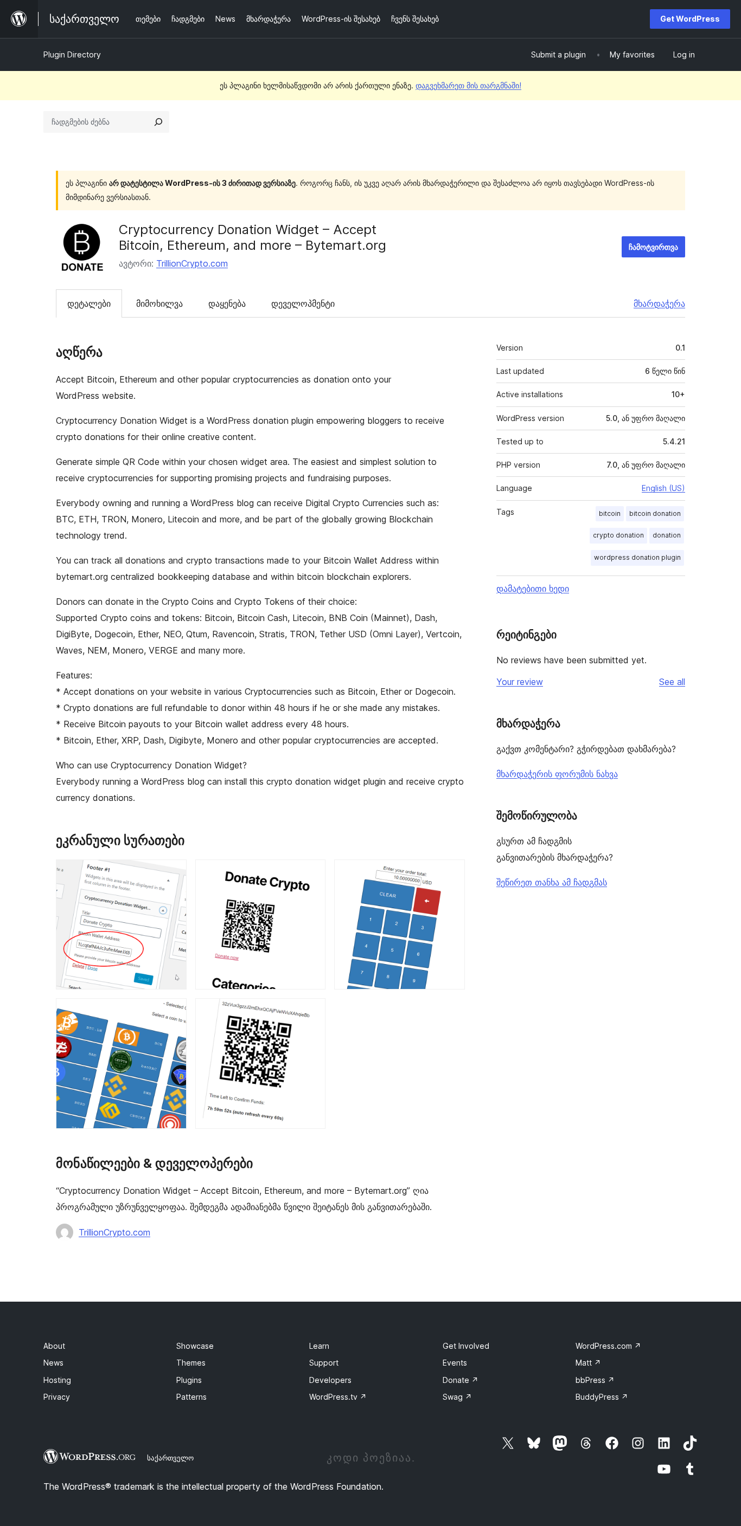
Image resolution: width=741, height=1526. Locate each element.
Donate (460, 1380)
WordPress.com (608, 1345)
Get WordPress (690, 18)
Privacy (56, 1396)
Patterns (191, 1396)
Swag (457, 1396)
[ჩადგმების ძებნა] (158, 122)
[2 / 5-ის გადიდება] (310, 874)
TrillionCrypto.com (192, 263)
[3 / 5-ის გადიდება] (450, 874)
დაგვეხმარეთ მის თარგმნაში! (468, 85)
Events (455, 1362)
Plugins (189, 1380)
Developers (330, 1380)
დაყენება (227, 303)
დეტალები (89, 303)
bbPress (595, 1380)
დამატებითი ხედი (532, 588)
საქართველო (170, 1457)
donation (667, 535)
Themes (191, 1362)
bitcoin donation (655, 513)
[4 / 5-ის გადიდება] (172, 1012)
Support (323, 1362)
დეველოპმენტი (303, 303)
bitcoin (610, 513)
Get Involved (466, 1345)
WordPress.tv (338, 1396)
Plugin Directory (72, 54)
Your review (519, 681)
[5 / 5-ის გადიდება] (310, 1012)
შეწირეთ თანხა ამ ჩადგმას (551, 882)
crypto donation (618, 535)
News (53, 1362)
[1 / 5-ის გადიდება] (172, 874)
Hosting (57, 1380)
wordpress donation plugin (637, 557)
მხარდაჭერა (659, 303)
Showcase (195, 1345)
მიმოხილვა (159, 303)
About (54, 1345)
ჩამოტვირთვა (653, 246)
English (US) (663, 488)
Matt (588, 1362)
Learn (319, 1345)
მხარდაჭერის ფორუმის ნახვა (557, 773)
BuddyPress (602, 1396)
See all (672, 681)
